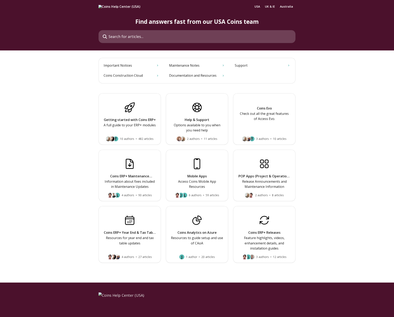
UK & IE (270, 6)
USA (257, 6)
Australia (286, 6)
